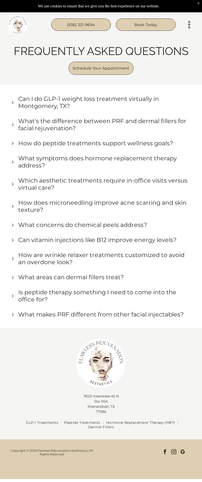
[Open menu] (189, 24)
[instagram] (174, 452)
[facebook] (165, 452)
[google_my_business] (182, 452)
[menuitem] (42, 422)
